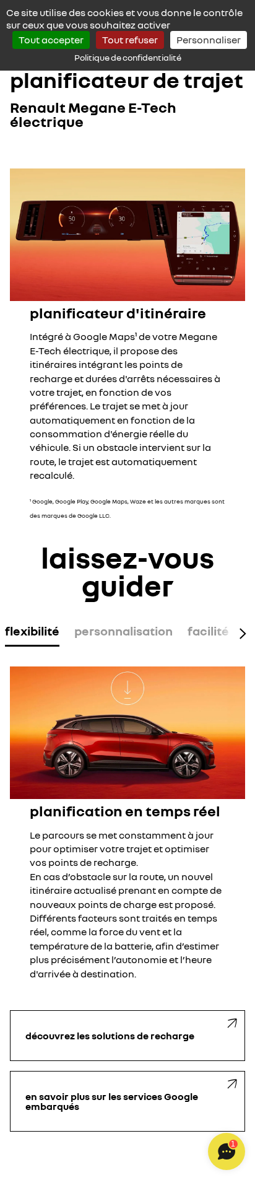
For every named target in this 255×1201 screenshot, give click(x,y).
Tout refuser (130, 39)
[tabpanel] (127, 823)
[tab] (32, 633)
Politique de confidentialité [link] (127, 57)
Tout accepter (51, 39)
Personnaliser (208, 39)
